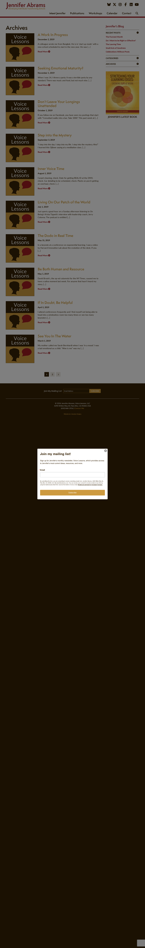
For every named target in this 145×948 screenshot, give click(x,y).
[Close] (105, 450)
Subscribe (72, 493)
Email (42, 470)
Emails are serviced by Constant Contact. (90, 485)
